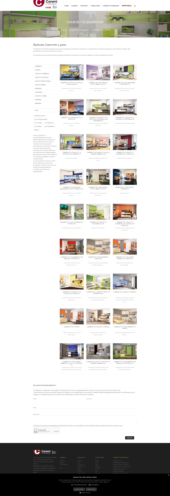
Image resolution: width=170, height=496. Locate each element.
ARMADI (97, 460)
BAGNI (96, 464)
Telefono (89, 398)
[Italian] (126, 6)
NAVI (78, 462)
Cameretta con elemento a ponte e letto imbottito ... (125, 333)
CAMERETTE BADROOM (78, 30)
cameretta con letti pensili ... (98, 228)
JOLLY (96, 471)
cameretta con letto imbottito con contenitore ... (98, 194)
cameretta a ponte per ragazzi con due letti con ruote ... (124, 229)
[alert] (85, 485)
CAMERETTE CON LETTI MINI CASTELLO (121, 466)
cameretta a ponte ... (125, 193)
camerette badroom (111, 6)
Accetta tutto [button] (79, 489)
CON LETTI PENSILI (40, 85)
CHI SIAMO (62, 460)
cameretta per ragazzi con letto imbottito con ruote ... (72, 264)
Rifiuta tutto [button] (91, 489)
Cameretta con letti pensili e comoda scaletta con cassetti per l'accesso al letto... (125, 300)
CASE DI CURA (80, 464)
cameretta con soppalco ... (71, 158)
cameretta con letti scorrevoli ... (125, 158)
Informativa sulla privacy (113, 426)
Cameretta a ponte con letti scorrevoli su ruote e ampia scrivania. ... (98, 298)
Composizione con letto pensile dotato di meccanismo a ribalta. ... (124, 368)
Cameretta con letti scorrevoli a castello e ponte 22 (125, 223)
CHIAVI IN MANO (81, 473)
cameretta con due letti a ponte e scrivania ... (71, 124)
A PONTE (37, 70)
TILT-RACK (79, 471)
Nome (35, 398)
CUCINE (79, 467)
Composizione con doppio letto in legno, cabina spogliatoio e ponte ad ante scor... (72, 368)
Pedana (36, 130)
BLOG (61, 467)
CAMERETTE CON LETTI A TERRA (120, 473)
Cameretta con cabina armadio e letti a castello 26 (72, 363)
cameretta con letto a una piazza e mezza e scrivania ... (98, 89)
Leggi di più (106, 482)
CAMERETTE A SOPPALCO (118, 471)
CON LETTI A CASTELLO (42, 77)
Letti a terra (38, 122)
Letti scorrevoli (50, 126)
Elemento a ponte (39, 115)
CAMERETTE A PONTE (118, 460)
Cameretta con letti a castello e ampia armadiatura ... (71, 298)
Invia (129, 438)
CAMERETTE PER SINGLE (118, 469)
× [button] (168, 475)
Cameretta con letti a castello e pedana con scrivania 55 (98, 119)
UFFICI (79, 469)
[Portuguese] (128, 6)
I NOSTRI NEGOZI (63, 464)
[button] (85, 493)
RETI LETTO (97, 473)
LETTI (96, 469)
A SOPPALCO (38, 92)
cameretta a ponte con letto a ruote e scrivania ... (71, 194)
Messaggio (36, 414)
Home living (95, 6)
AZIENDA (74, 6)
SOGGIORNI (97, 467)
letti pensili (37, 126)
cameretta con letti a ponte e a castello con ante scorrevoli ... (125, 89)
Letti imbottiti (49, 122)
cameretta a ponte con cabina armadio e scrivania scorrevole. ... (98, 264)
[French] (123, 6)
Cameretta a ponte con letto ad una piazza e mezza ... (72, 333)
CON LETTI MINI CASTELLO (43, 81)
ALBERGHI (79, 460)
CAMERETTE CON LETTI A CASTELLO (121, 464)
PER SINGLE (38, 88)
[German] (125, 6)
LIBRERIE (97, 466)
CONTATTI (62, 462)
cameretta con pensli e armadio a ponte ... (125, 124)
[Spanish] (131, 6)
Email (35, 407)
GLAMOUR (38, 99)
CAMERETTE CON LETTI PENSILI (120, 467)
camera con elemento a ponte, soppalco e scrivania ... (98, 124)
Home (66, 6)
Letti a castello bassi (40, 119)
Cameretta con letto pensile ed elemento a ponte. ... (98, 333)
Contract (84, 6)
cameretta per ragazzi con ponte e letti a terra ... (98, 159)
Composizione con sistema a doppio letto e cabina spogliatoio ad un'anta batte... (98, 368)
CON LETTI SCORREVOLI (42, 73)
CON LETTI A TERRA (41, 96)
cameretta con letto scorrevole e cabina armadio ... (124, 264)
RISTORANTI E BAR (81, 466)
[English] (122, 6)
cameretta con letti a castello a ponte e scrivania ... (72, 89)
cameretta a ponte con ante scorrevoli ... (71, 229)
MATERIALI (38, 103)
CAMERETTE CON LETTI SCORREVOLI (121, 462)
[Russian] (129, 6)
